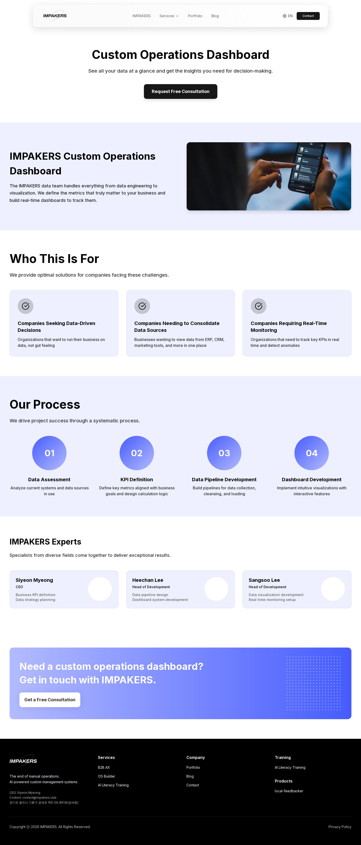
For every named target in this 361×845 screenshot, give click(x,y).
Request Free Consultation (180, 91)
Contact (308, 16)
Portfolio (195, 15)
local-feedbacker (289, 791)
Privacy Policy (340, 827)
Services (167, 15)
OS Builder (106, 776)
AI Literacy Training (113, 785)
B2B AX (104, 767)
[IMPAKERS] (23, 761)
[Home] (55, 16)
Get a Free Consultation (49, 699)
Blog (215, 15)
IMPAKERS (141, 15)
